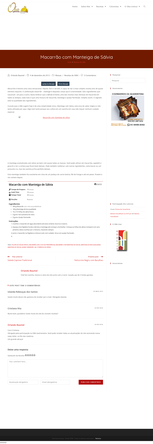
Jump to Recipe (48, 84)
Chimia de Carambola (122, 209)
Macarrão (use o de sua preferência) (42, 245)
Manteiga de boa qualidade (91, 245)
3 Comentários (90, 75)
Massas (58, 75)
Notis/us (98, 438)
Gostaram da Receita (16, 355)
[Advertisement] (76, 32)
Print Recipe (63, 84)
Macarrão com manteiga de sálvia (68, 245)
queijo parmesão (28, 247)
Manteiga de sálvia (14, 247)
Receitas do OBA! (71, 75)
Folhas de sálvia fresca (20, 245)
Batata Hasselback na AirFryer (120, 213)
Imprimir (99, 184)
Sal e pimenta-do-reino (42, 247)
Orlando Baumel (17, 75)
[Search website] (144, 6)
